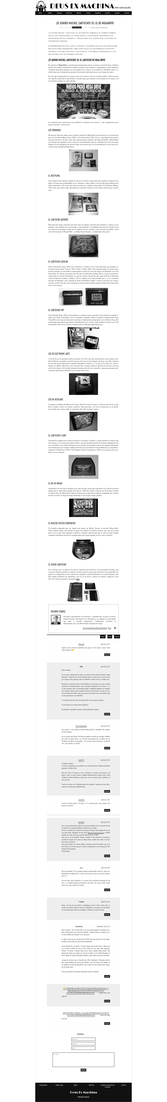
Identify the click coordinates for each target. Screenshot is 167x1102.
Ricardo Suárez (76, 27)
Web (109, 627)
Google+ (103, 636)
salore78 (81, 760)
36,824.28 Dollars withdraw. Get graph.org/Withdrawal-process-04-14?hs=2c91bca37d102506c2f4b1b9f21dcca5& (86, 1014)
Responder (107, 654)
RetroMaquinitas (81, 726)
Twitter (109, 636)
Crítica (40, 13)
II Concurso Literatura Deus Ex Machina (108, 1086)
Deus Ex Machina (82, 6)
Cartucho (117, 13)
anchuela (81, 800)
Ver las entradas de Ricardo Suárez (95, 627)
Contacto (123, 1085)
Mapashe (81, 644)
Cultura (88, 13)
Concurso (126, 13)
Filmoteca (107, 13)
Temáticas (78, 13)
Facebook (117, 636)
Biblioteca (91, 1085)
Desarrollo (98, 13)
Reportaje (59, 13)
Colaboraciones (43, 1085)
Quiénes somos (59, 1085)
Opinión (50, 13)
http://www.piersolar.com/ (96, 833)
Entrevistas (69, 13)
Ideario (75, 1085)
